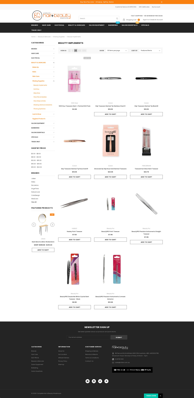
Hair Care (46, 25)
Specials (145, 25)
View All (33, 202)
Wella (33, 182)
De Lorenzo (35, 185)
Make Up (35, 67)
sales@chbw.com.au (122, 362)
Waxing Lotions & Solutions (43, 105)
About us (61, 351)
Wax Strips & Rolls (40, 101)
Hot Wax (36, 89)
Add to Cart (110, 114)
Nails (34, 72)
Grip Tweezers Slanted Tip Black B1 (146, 106)
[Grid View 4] (79, 50)
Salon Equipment (96, 25)
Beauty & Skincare (76, 25)
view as (63, 51)
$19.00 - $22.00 (36, 167)
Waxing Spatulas (39, 109)
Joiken (33, 178)
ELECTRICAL (59, 25)
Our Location (62, 354)
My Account (156, 7)
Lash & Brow (36, 114)
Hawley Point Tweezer (74, 231)
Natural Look (35, 192)
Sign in (145, 20)
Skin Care (35, 76)
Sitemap (61, 364)
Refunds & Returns (91, 354)
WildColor (34, 199)
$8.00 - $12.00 (36, 157)
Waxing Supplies (38, 81)
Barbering (113, 25)
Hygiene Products (38, 119)
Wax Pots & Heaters (40, 97)
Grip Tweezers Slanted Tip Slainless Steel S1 (110, 106)
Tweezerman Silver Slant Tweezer (146, 169)
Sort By (134, 51)
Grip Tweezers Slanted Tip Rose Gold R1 (74, 169)
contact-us (89, 361)
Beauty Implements (40, 85)
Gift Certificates (144, 7)
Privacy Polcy (62, 361)
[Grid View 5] (84, 50)
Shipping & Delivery (91, 351)
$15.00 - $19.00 (36, 164)
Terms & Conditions (92, 358)
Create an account (156, 20)
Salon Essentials (130, 25)
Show (102, 51)
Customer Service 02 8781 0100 (125, 7)
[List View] (69, 50)
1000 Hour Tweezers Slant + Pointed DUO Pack (74, 106)
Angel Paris (35, 189)
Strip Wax (37, 93)
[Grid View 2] (73, 50)
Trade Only (36, 30)
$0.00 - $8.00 (36, 154)
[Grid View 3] (75, 50)
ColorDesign (35, 195)
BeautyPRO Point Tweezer (110, 231)
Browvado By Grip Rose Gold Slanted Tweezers (110, 169)
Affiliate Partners (63, 358)
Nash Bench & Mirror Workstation (43, 242)
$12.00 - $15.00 (36, 160)
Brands (34, 25)
